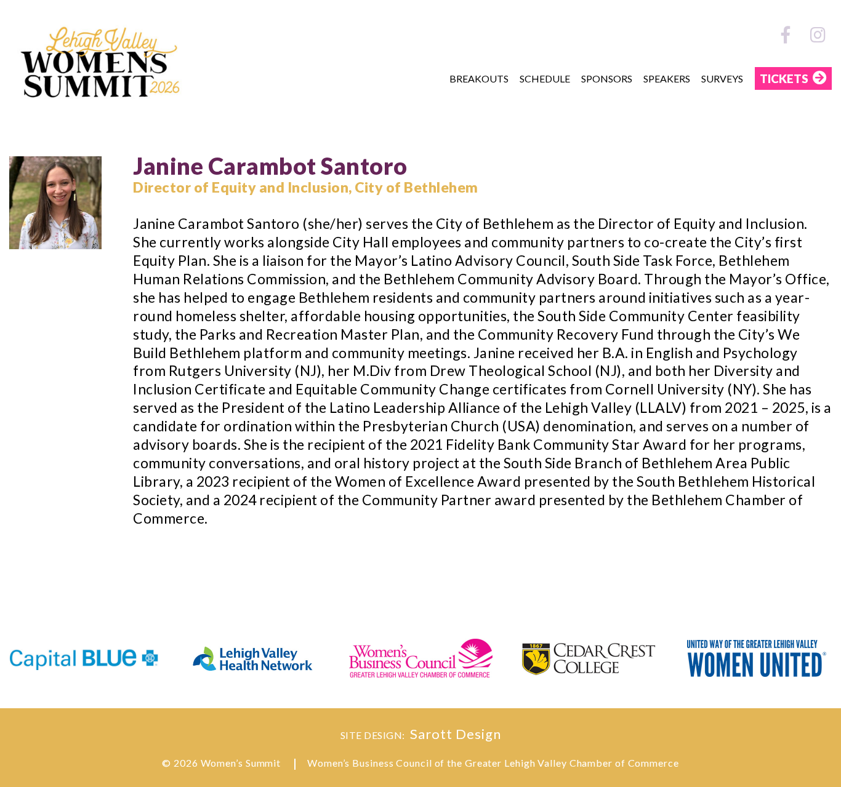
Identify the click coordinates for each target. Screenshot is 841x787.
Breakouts (479, 78)
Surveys (722, 78)
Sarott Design (455, 733)
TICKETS (784, 78)
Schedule (545, 78)
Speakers (666, 78)
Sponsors (606, 78)
